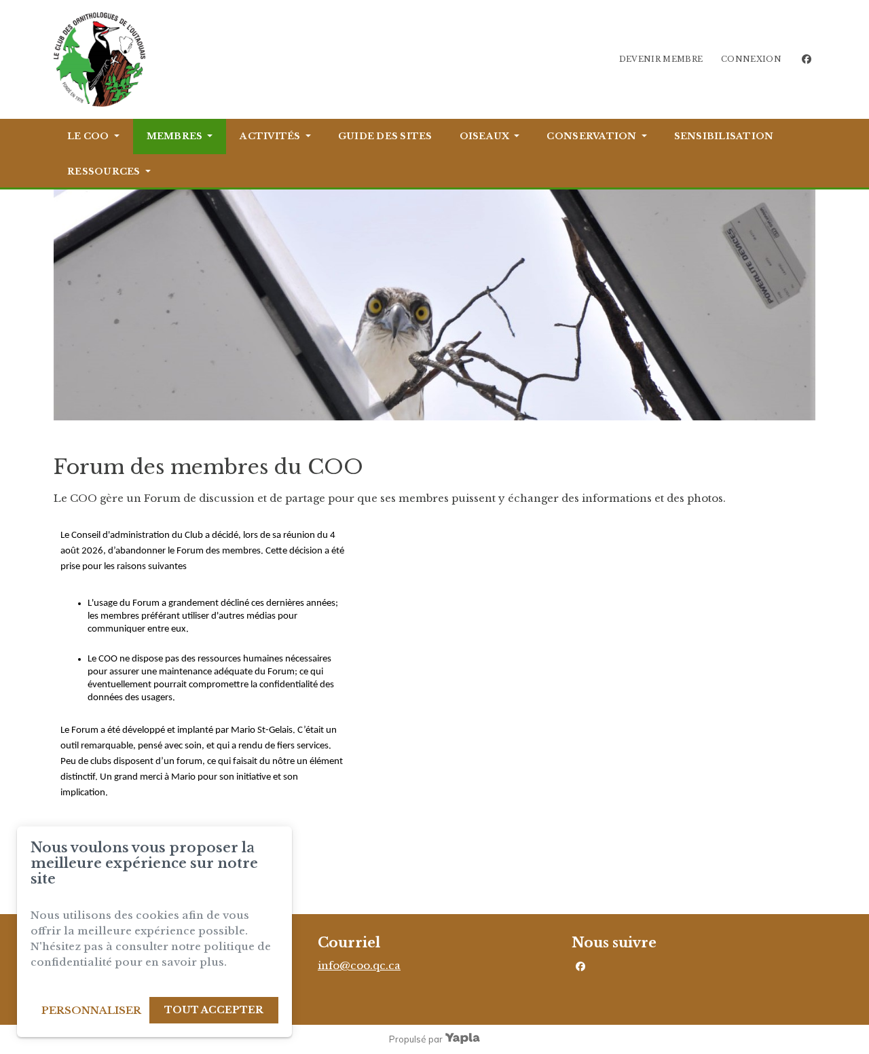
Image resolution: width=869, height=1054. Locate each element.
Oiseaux (485, 136)
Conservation (591, 136)
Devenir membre (661, 59)
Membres (175, 136)
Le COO (88, 136)
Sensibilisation (724, 136)
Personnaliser (91, 1010)
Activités (270, 136)
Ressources (104, 171)
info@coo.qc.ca (359, 965)
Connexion (751, 59)
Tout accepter (213, 1010)
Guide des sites (385, 136)
